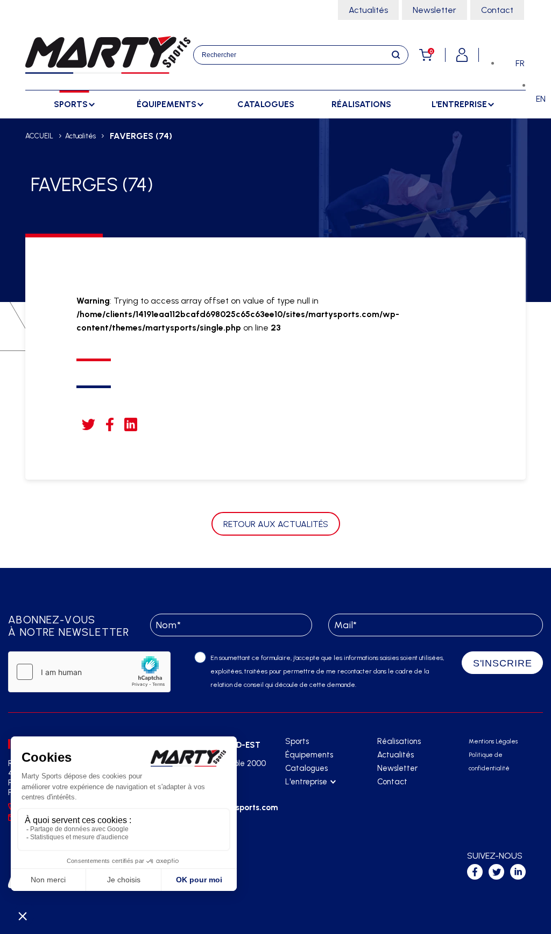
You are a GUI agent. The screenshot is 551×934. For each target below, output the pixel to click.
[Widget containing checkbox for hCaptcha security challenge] (89, 671)
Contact (497, 10)
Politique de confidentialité (489, 762)
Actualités (368, 10)
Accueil (39, 136)
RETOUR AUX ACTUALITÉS (275, 524)
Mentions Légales (493, 741)
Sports (297, 741)
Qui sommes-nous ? (318, 795)
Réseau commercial (319, 809)
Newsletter (434, 10)
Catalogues (265, 104)
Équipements (309, 755)
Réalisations (361, 104)
